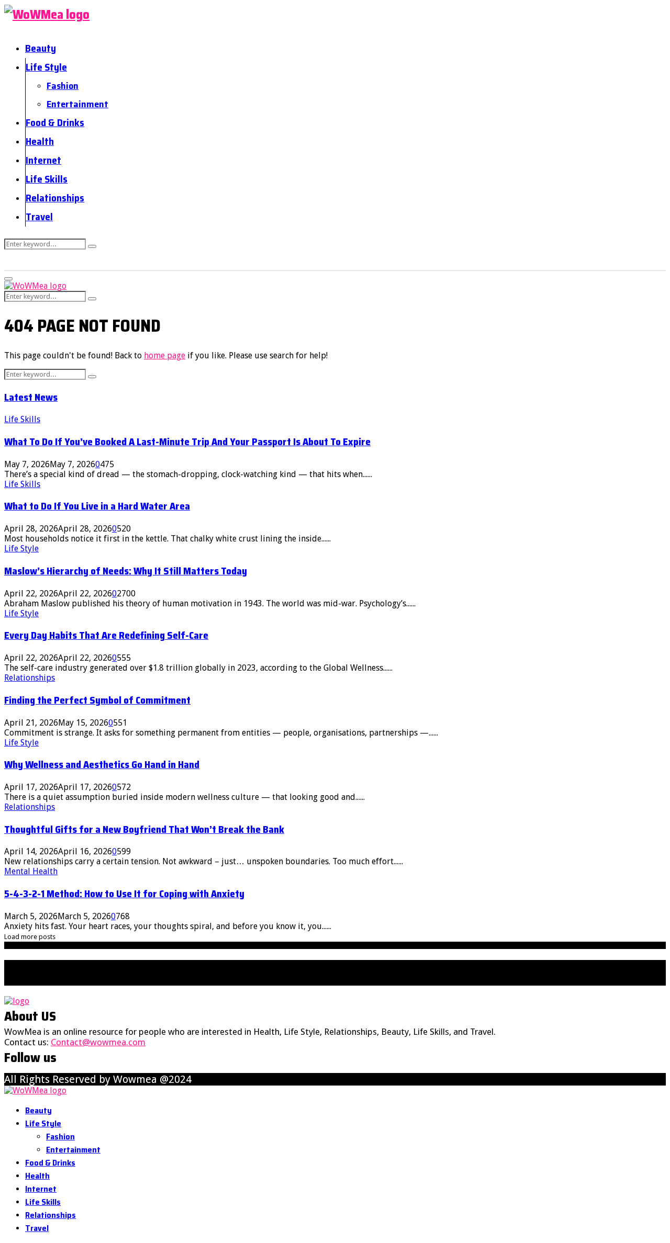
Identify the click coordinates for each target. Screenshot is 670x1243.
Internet (43, 160)
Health (40, 141)
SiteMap (394, 954)
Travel (39, 216)
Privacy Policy (334, 954)
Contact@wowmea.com (98, 1042)
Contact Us (267, 954)
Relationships (55, 198)
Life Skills (47, 179)
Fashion (63, 85)
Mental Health (31, 871)
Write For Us (452, 954)
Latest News (31, 397)
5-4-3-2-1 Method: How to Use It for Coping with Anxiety (124, 893)
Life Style (46, 67)
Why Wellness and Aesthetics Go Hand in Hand (101, 764)
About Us (211, 954)
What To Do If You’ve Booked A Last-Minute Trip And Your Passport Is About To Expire (187, 441)
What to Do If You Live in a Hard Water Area (97, 506)
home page (164, 355)
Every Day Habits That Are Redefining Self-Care (106, 635)
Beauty (40, 48)
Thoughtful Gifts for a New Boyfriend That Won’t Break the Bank (144, 829)
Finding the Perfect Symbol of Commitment (97, 700)
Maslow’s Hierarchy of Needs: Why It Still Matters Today (125, 571)
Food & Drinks (55, 122)
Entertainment (77, 104)
